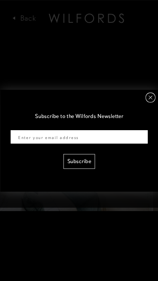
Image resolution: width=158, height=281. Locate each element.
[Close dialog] (150, 97)
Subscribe (79, 161)
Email (17, 125)
